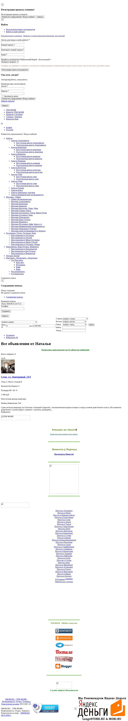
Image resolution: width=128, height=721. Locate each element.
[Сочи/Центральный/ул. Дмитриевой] (8, 373)
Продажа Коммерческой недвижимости (28, 226)
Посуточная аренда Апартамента (30, 143)
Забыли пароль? (8, 101)
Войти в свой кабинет (15, 32)
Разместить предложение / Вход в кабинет (18, 17)
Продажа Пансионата (20, 217)
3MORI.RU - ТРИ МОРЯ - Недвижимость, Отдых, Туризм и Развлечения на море (16, 701)
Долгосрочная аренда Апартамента (31, 145)
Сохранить (6, 311)
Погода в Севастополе (64, 526)
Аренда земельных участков (23, 192)
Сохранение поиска (14, 297)
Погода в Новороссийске (64, 515)
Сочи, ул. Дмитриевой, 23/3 (16, 377)
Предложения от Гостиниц (22, 235)
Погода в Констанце (64, 572)
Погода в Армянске (64, 549)
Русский (9, 130)
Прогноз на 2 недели (64, 582)
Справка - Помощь (14, 117)
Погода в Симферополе (64, 547)
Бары (18, 269)
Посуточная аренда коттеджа (28, 170)
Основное (10, 335)
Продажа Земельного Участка (23, 229)
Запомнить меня (11, 96)
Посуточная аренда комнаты (28, 156)
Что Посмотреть (18, 271)
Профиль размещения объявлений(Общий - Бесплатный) (26, 59)
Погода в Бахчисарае (64, 551)
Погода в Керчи (64, 538)
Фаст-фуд (20, 262)
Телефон (4, 306)
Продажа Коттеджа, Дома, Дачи (24, 208)
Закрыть (40, 17)
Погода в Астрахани (64, 567)
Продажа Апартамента (20, 201)
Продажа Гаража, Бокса (21, 211)
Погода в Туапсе (64, 524)
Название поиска (8, 301)
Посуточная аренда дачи (26, 177)
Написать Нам (12, 119)
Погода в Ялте (64, 529)
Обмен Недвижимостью (21, 199)
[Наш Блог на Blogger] (64, 666)
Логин (4, 86)
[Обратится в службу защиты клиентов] (64, 685)
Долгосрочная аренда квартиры (29, 152)
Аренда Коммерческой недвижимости (27, 195)
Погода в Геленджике (64, 517)
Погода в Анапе (64, 522)
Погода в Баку (64, 563)
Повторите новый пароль (12, 50)
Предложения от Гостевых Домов (25, 244)
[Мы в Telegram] (64, 645)
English (9, 127)
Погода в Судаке (64, 535)
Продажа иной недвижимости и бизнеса (28, 231)
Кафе (18, 267)
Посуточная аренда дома (26, 183)
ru (2, 123)
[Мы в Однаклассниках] (64, 638)
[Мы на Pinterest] (64, 659)
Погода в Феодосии (64, 531)
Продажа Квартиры (19, 204)
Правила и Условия (14, 114)
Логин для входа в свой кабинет (15, 40)
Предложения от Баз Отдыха (23, 251)
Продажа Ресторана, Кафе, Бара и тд (26, 224)
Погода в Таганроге (64, 511)
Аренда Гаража (17, 188)
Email (4, 55)
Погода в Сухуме (64, 560)
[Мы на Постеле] (64, 652)
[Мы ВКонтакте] (64, 631)
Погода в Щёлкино (64, 556)
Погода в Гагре (64, 558)
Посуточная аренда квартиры (28, 150)
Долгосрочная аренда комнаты (29, 159)
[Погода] (15, 505)
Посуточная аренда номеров (28, 163)
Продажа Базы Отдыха (20, 220)
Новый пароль (8, 45)
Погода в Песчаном (64, 542)
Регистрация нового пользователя (20, 29)
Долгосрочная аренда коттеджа (29, 172)
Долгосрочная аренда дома (27, 186)
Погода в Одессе (64, 569)
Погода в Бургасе (64, 576)
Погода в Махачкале (64, 565)
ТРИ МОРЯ (11, 110)
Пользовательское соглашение (11, 36)
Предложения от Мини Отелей (24, 242)
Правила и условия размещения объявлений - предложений (44, 36)
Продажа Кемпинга (19, 222)
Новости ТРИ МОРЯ (15, 112)
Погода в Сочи (64, 520)
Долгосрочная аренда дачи (27, 179)
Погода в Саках (64, 544)
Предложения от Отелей (21, 238)
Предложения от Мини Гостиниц (25, 240)
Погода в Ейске (64, 513)
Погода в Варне (64, 574)
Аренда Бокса (17, 190)
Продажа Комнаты (19, 206)
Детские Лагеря (12, 256)
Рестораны (20, 265)
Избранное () (12, 337)
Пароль (5, 91)
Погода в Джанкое (64, 554)
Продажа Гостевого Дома (22, 215)
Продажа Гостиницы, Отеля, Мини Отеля (29, 213)
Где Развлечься (17, 274)
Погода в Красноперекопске (64, 540)
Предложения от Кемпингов (23, 253)
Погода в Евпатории (64, 533)
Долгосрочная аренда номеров (29, 165)
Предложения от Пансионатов (24, 249)
